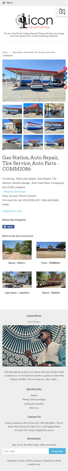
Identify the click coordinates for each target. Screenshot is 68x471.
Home (5, 52)
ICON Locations (34, 460)
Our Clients (34, 321)
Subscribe (57, 451)
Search (34, 395)
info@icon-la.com (12, 211)
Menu (9, 2)
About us (34, 407)
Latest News (34, 315)
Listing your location (34, 403)
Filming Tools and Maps (34, 399)
